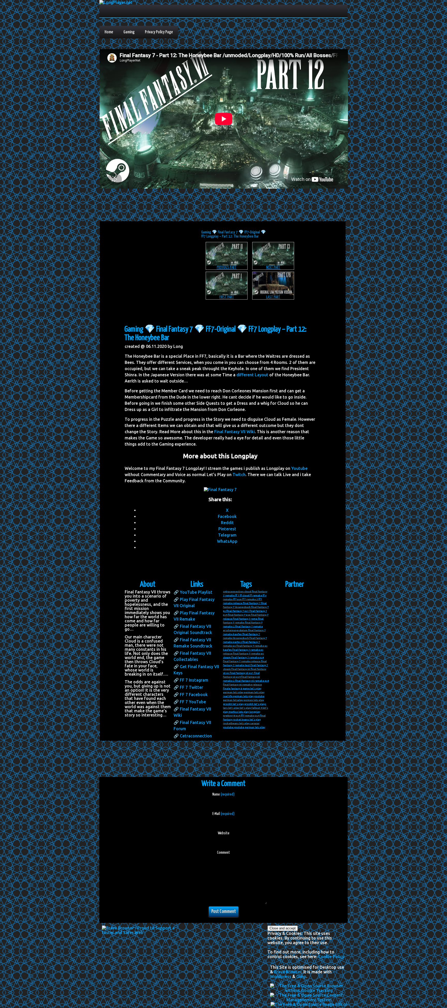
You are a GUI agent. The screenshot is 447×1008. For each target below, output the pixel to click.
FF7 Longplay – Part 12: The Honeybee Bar (230, 236)
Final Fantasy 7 (228, 232)
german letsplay (233, 700)
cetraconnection (233, 591)
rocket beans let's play (247, 719)
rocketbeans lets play (236, 723)
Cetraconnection (196, 736)
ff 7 (237, 595)
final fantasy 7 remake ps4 (247, 657)
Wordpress (280, 976)
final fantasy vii (240, 669)
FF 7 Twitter (191, 687)
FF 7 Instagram (194, 680)
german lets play (233, 692)
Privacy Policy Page (159, 32)
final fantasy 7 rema (245, 618)
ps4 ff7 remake (245, 715)
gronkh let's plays (255, 703)
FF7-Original (252, 232)
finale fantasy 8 (232, 688)
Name (223, 794)
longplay (254, 711)
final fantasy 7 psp (239, 614)
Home (109, 32)
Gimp (301, 976)
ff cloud (244, 595)
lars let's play (231, 707)
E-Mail (223, 814)
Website (223, 833)
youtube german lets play (249, 727)
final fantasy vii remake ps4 (252, 680)
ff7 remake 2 (250, 599)
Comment (223, 852)
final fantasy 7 (251, 603)
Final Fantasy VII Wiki (234, 431)
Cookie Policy (331, 956)
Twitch (239, 474)
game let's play (252, 688)
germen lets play (253, 700)
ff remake (256, 595)
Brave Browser (287, 971)
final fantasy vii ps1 (242, 672)
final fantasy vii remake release (242, 684)
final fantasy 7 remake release (241, 661)
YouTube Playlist (196, 592)
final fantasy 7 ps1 (237, 610)
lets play (244, 711)
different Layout (252, 374)
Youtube (299, 468)
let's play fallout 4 (251, 707)
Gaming (129, 32)
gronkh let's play (233, 703)
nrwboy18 (229, 715)
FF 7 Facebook (194, 694)
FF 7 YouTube (193, 701)
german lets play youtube (248, 696)
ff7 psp (237, 599)
